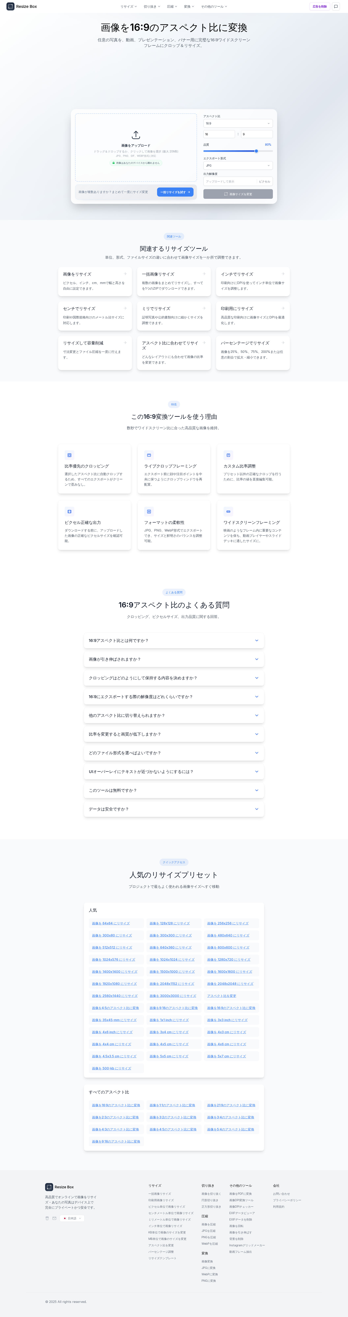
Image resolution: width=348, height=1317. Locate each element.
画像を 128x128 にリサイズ (170, 923)
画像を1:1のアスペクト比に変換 (172, 1105)
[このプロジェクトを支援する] (47, 1218)
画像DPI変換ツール (241, 1200)
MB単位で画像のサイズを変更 (167, 1238)
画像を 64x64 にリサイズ (111, 923)
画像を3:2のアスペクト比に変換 (173, 1117)
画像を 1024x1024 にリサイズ (172, 959)
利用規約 (278, 1206)
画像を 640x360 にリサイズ (171, 947)
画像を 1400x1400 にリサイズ (114, 972)
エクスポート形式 (214, 158)
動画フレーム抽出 (240, 1251)
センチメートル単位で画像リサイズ (171, 1213)
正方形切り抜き (211, 1206)
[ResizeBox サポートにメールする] (54, 1218)
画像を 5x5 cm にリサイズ (169, 1056)
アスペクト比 (211, 116)
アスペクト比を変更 (221, 996)
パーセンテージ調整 (161, 1251)
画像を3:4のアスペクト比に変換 (230, 1117)
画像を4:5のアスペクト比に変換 (115, 1008)
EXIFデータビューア (242, 1213)
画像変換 (207, 1261)
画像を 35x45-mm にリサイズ (114, 1020)
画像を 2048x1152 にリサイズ (172, 984)
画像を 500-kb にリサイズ (111, 1068)
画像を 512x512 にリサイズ (112, 947)
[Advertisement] (174, 77)
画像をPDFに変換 (240, 1193)
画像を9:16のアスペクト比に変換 (174, 1008)
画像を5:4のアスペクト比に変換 (230, 1129)
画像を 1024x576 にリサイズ (113, 959)
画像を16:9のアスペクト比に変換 (231, 1008)
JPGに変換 (208, 1267)
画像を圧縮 (209, 1224)
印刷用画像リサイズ (161, 1200)
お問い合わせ (281, 1193)
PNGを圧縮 (209, 1237)
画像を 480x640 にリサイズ (228, 935)
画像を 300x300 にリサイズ (171, 935)
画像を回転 (236, 1226)
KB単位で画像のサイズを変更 (167, 1232)
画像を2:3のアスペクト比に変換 (115, 1117)
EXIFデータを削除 (240, 1219)
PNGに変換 (209, 1280)
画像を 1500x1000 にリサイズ (172, 972)
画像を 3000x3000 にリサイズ (173, 996)
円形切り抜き (210, 1200)
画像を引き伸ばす (240, 1232)
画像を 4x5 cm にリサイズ (169, 1044)
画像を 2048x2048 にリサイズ (230, 984)
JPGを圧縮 (208, 1230)
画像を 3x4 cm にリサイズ (169, 1032)
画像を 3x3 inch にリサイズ (227, 1020)
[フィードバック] (336, 6)
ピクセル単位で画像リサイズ (166, 1206)
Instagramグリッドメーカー (247, 1245)
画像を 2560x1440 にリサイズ (115, 996)
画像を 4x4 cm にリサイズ (111, 1044)
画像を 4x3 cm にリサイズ (226, 1032)
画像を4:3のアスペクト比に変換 (115, 1129)
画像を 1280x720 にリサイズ (228, 959)
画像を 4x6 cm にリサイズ (226, 1044)
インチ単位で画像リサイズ (165, 1226)
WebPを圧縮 (210, 1243)
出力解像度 (210, 173)
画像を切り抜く (211, 1193)
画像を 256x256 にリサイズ (228, 923)
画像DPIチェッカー (241, 1206)
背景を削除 (236, 1238)
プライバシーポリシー (287, 1200)
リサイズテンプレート (162, 1258)
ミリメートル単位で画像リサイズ (169, 1219)
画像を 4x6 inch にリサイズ (112, 1032)
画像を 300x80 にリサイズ (112, 935)
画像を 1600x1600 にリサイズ (229, 972)
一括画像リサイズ (159, 1193)
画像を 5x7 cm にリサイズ (226, 1056)
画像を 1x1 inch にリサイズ (169, 1020)
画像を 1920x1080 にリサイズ (114, 984)
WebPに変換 (210, 1274)
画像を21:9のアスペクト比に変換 (231, 1105)
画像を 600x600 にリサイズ (228, 947)
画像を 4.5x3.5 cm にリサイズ (114, 1056)
